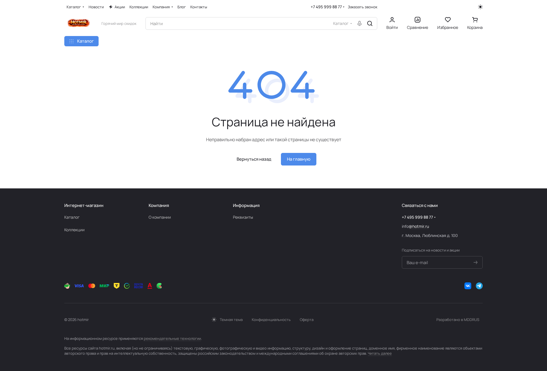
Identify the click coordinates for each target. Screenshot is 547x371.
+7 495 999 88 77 (326, 6)
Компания (159, 205)
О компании (160, 217)
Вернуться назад (254, 159)
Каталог (72, 217)
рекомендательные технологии (172, 338)
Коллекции (74, 229)
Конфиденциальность (271, 319)
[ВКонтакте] (467, 285)
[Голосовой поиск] (359, 23)
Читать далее (380, 353)
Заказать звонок (362, 7)
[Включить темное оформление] (480, 7)
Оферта (307, 319)
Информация (246, 205)
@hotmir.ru (419, 226)
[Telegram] (479, 285)
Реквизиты (243, 217)
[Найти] (369, 23)
